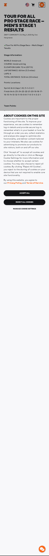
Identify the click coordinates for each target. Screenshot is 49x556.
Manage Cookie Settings (24, 209)
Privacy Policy (14, 183)
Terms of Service (34, 183)
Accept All (25, 193)
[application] (42, 549)
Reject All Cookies (24, 202)
